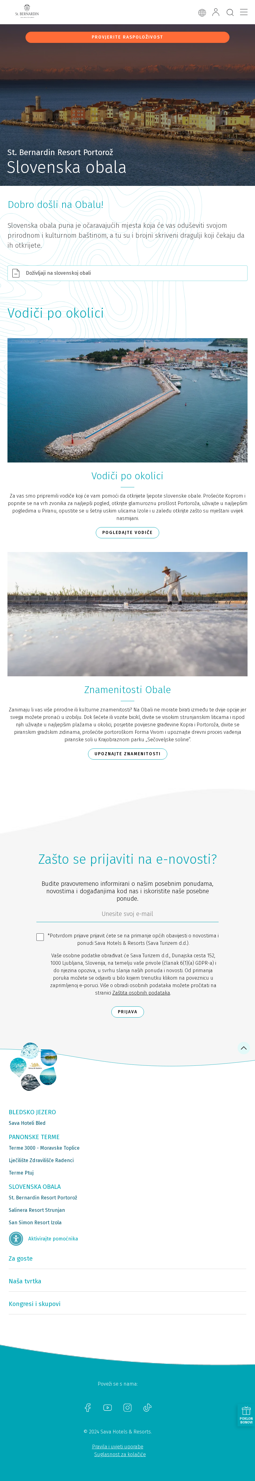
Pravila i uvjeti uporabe (117, 1447)
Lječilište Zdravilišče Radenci (41, 1160)
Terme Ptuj (21, 1173)
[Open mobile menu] (244, 12)
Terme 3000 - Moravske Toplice (44, 1148)
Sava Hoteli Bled (27, 1123)
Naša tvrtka (25, 1281)
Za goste (21, 1258)
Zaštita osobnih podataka (141, 993)
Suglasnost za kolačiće (120, 1454)
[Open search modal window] (230, 13)
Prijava (127, 1011)
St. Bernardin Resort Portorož (43, 1198)
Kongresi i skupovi (35, 1304)
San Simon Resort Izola (35, 1223)
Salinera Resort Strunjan (37, 1210)
